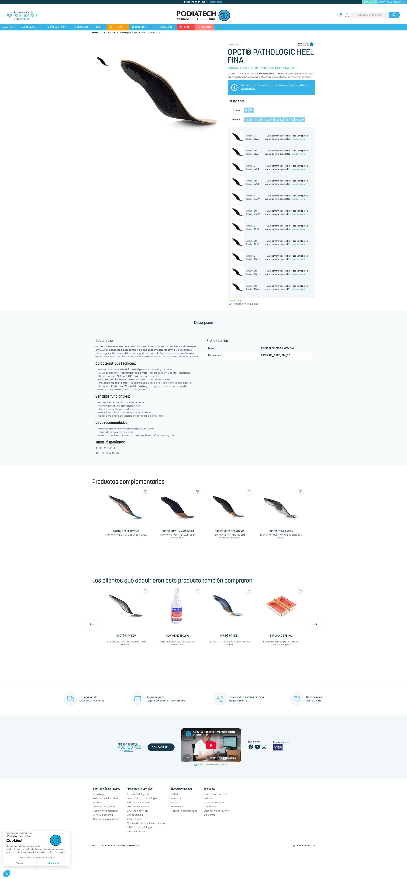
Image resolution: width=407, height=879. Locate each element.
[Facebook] (251, 747)
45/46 (300, 120)
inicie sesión (248, 88)
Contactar (160, 747)
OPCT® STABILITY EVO (126, 531)
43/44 (289, 120)
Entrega (97, 802)
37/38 (259, 120)
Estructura (177, 798)
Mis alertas (209, 814)
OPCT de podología (137, 810)
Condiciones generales (105, 810)
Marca (212, 348)
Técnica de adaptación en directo (146, 823)
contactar (370, 1)
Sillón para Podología (138, 806)
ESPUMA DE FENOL (281, 636)
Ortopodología (135, 814)
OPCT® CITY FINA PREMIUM (178, 531)
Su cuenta (209, 789)
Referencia (215, 355)
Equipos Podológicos (138, 794)
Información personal (215, 794)
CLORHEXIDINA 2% (177, 636)
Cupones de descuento (217, 810)
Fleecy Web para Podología (142, 798)
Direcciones (210, 806)
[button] (6, 873)
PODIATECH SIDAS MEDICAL (277, 348)
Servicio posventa (103, 814)
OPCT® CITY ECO (126, 636)
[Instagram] (264, 747)
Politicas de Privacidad (105, 798)
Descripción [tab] (203, 323)
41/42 (279, 120)
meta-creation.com (306, 845)
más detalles (136, 545)
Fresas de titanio (136, 831)
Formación (177, 806)
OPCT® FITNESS (229, 636)
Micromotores (134, 819)
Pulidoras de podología (139, 827)
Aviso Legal (99, 794)
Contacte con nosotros (106, 819)
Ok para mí (53, 863)
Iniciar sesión (298, 139)
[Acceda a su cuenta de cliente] (347, 16)
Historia (175, 794)
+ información (215, 1)
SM (251, 110)
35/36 (249, 120)
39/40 (269, 120)
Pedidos (208, 798)
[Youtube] (257, 747)
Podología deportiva (138, 802)
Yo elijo (19, 863)
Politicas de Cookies (104, 806)
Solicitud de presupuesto (392, 1)
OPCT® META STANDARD (229, 531)
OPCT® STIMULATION (281, 531)
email (23, 19)
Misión (174, 802)
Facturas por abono (214, 802)
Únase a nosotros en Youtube (212, 764)
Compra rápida (112, 545)
